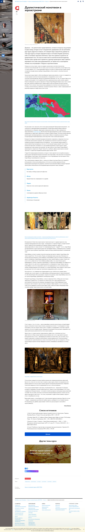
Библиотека (58, 505)
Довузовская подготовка (32, 511)
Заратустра (27, 481)
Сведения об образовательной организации (20, 506)
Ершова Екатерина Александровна (5, 30)
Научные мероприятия (46, 505)
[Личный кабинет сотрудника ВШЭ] (81, 1)
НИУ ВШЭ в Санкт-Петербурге (20, 499)
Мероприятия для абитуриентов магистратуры (33, 509)
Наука (43, 503)
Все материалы (5, 17)
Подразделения (18, 509)
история (39, 481)
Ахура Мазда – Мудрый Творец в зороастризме (33, 376)
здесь (70, 528)
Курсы (3, 14)
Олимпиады (30, 512)
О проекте (4, 12)
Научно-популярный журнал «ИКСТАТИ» (33, 487)
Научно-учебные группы (46, 509)
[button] (26, 454)
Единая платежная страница (20, 524)
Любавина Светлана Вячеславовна (5, 49)
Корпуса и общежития (19, 514)
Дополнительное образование (34, 519)
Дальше (48, 434)
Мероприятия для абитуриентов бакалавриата (33, 506)
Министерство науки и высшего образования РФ (73, 506)
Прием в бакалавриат (32, 514)
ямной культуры (37, 131)
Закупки (16, 516)
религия (54, 481)
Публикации (58, 507)
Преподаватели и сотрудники (20, 511)
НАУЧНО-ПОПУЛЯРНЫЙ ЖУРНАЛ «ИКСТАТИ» (4, 6)
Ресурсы (58, 503)
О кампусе (17, 503)
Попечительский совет (19, 513)
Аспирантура (30, 520)
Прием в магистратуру (32, 515)
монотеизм (44, 481)
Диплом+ (30, 517)
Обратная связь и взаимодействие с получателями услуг (32, 523)
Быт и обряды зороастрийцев (43, 450)
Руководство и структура (19, 508)
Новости (44, 499)
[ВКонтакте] (25, 468)
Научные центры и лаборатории (45, 507)
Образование (31, 503)
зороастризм (33, 481)
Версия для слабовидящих (20, 523)
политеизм (49, 481)
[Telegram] (27, 468)
